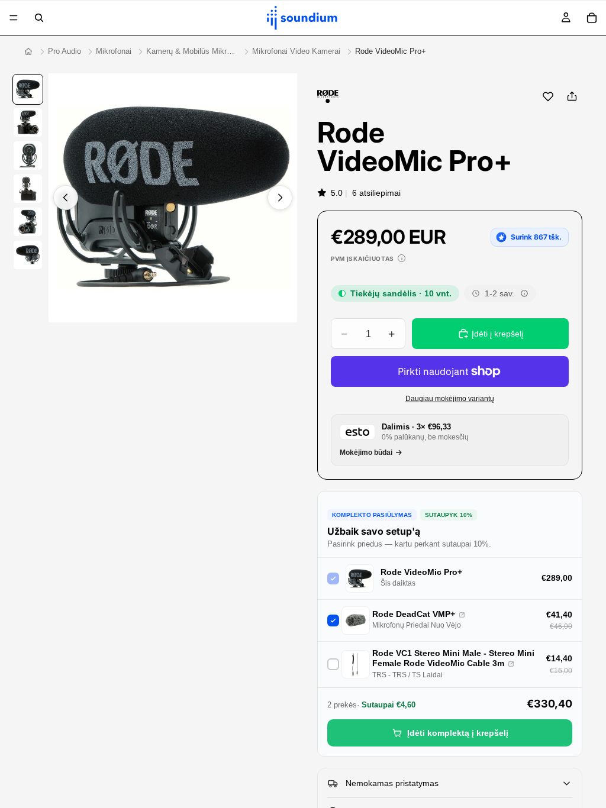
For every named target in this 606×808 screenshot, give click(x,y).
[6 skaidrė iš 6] (28, 255)
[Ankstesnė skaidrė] (65, 197)
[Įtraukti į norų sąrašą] (548, 96)
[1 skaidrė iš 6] (28, 89)
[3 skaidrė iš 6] (28, 155)
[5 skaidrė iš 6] (28, 222)
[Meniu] (13, 17)
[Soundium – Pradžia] (28, 51)
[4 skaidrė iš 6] (28, 188)
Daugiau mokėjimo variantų (449, 398)
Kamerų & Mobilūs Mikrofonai (191, 51)
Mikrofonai (113, 51)
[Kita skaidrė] (279, 197)
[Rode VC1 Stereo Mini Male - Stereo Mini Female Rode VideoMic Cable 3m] (511, 664)
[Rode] (328, 96)
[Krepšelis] (592, 18)
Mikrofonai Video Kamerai (296, 51)
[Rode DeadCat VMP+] (462, 615)
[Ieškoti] (39, 18)
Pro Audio (64, 51)
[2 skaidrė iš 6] (28, 122)
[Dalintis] (571, 96)
